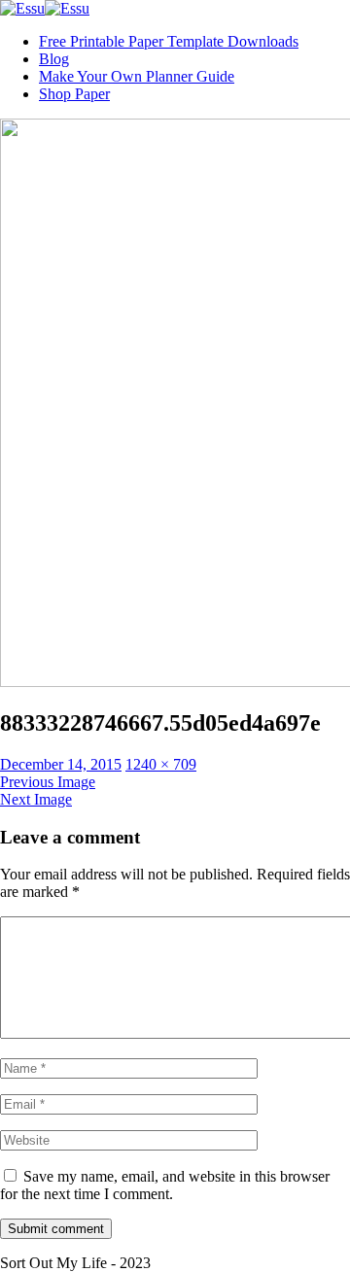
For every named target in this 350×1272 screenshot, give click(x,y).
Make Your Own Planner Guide (136, 76)
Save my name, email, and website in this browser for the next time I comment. (165, 1185)
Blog (54, 59)
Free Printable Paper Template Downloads (168, 41)
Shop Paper (74, 94)
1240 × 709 (160, 764)
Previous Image (47, 782)
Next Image (36, 799)
